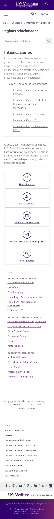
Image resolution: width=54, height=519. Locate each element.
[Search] (46, 3)
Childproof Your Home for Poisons (24, 326)
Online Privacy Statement (19, 509)
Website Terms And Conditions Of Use (27, 513)
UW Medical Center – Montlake (20, 445)
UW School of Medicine (16, 470)
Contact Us (10, 425)
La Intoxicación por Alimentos (29, 114)
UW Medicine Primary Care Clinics (21, 455)
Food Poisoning (15, 292)
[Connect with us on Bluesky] (36, 486)
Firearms (12, 341)
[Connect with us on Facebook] (7, 486)
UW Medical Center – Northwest (20, 450)
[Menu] (5, 5)
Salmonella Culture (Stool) (20, 376)
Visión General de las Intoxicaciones (28, 84)
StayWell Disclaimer (26, 408)
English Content (43, 13)
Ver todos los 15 (15, 310)
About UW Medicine (14, 430)
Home (5, 22)
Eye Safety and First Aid (19, 331)
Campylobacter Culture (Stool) (22, 362)
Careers (8, 435)
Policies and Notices (37, 509)
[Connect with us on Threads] (28, 486)
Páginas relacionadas (20, 30)
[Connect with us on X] (43, 486)
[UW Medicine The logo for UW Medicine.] (27, 5)
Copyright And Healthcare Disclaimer (27, 511)
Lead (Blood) (14, 367)
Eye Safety (13, 287)
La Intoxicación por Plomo (27, 120)
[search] (24, 41)
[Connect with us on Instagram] (14, 486)
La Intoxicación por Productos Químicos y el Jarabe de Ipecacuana (29, 104)
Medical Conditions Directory (19, 460)
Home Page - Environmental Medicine (26, 297)
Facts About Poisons (18, 336)
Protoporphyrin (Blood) (19, 371)
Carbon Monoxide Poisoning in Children (27, 321)
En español (17, 22)
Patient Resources (13, 465)
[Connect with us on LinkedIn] (50, 486)
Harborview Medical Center (18, 440)
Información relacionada (38, 22)
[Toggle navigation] (6, 14)
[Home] (30, 494)
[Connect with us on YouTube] (21, 486)
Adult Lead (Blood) (17, 357)
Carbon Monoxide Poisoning (21, 282)
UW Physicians (12, 475)
